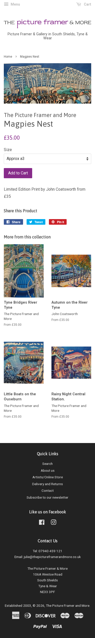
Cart (87, 4)
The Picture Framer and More (67, 605)
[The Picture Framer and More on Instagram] (53, 523)
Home (8, 56)
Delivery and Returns (47, 484)
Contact (48, 490)
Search (47, 464)
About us (47, 470)
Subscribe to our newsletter (47, 497)
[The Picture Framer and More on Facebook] (42, 523)
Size (8, 149)
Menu (15, 4)
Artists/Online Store (47, 477)
